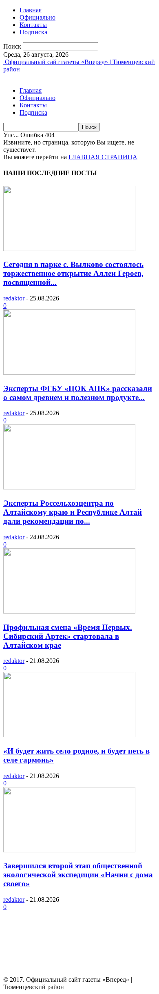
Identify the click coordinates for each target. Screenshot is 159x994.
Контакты (33, 24)
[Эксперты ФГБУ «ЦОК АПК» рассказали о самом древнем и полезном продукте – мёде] (69, 372)
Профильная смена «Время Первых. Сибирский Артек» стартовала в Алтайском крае (67, 636)
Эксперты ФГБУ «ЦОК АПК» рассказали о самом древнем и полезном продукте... (77, 393)
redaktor (13, 298)
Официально (37, 17)
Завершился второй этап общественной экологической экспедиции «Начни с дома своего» (78, 874)
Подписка (33, 32)
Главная (31, 10)
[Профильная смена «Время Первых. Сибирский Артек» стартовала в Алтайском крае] (69, 611)
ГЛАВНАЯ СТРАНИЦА (102, 156)
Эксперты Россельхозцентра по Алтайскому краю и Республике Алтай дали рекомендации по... (72, 512)
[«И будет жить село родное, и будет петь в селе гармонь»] (69, 735)
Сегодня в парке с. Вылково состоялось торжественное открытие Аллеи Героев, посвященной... (73, 273)
